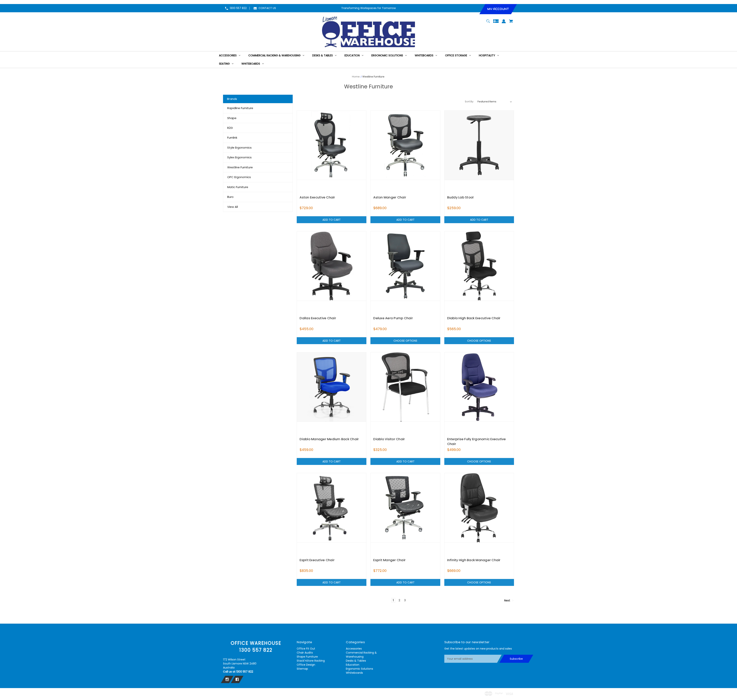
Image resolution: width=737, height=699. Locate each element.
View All (232, 207)
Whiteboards (354, 673)
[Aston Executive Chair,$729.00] (331, 145)
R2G (230, 128)
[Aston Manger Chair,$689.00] (405, 145)
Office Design (306, 665)
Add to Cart (331, 220)
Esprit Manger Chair (389, 560)
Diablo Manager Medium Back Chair (329, 439)
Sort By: (469, 101)
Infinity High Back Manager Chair (474, 560)
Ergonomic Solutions (359, 669)
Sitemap (302, 669)
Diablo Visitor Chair (389, 439)
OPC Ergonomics (239, 177)
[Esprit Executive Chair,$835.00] (331, 507)
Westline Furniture (240, 167)
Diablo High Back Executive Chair (474, 318)
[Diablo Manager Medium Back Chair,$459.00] (331, 387)
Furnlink (232, 138)
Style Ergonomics (239, 148)
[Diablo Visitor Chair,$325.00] (405, 387)
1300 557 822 (238, 8)
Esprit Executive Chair (317, 560)
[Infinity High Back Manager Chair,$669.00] (479, 507)
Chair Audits (305, 653)
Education (352, 665)
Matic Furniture (237, 187)
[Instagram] (227, 679)
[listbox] (495, 101)
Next (507, 600)
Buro (230, 197)
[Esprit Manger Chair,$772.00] (405, 507)
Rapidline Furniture (240, 108)
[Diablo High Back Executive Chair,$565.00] (479, 266)
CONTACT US (267, 8)
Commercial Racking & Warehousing (361, 655)
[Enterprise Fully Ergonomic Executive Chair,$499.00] (479, 387)
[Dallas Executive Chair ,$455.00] (331, 266)
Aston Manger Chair (389, 197)
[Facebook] (237, 679)
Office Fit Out (306, 648)
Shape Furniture (307, 657)
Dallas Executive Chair (318, 318)
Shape (231, 118)
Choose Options (405, 341)
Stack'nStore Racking (311, 661)
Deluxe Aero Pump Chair (393, 318)
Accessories (354, 648)
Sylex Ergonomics (239, 157)
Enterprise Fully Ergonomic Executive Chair (476, 441)
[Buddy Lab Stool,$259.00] (479, 145)
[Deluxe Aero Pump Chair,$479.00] (405, 266)
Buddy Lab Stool (460, 197)
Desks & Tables (356, 661)
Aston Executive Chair (317, 197)
